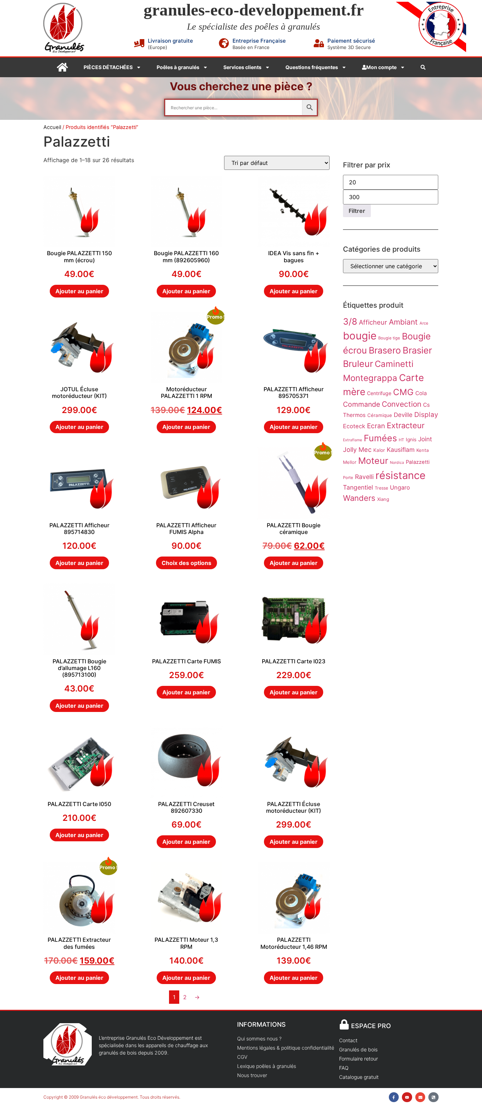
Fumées (380, 438)
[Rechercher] (423, 67)
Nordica (397, 462)
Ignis (411, 439)
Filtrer (357, 210)
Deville (403, 414)
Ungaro (400, 487)
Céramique (379, 415)
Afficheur (373, 322)
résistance (400, 475)
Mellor (349, 462)
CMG (403, 392)
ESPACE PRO (371, 1026)
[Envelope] (420, 1097)
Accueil (52, 127)
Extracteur (405, 425)
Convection (401, 404)
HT (401, 439)
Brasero (385, 350)
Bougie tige (389, 338)
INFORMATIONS (261, 1024)
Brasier (417, 350)
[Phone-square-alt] (433, 1097)
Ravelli (364, 476)
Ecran (376, 426)
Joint (425, 439)
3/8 (350, 321)
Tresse (381, 488)
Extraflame (352, 440)
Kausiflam (401, 449)
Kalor (379, 450)
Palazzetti (418, 462)
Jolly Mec (357, 449)
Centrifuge (379, 393)
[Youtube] (407, 1097)
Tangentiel (358, 487)
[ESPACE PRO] (344, 1024)
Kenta (422, 450)
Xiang (383, 499)
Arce (424, 323)
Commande (361, 404)
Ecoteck (354, 426)
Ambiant (403, 322)
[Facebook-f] (394, 1097)
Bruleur (358, 363)
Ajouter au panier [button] (79, 291)
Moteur (373, 460)
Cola (421, 393)
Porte (348, 477)
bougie (359, 336)
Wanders (359, 498)
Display (426, 415)
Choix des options (186, 562)
